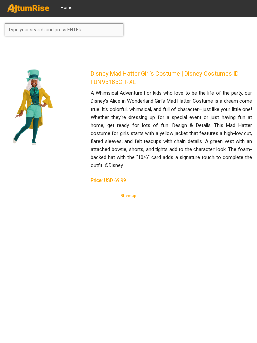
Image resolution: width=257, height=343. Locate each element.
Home (66, 7)
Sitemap (128, 195)
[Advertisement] (58, 55)
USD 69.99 (108, 180)
